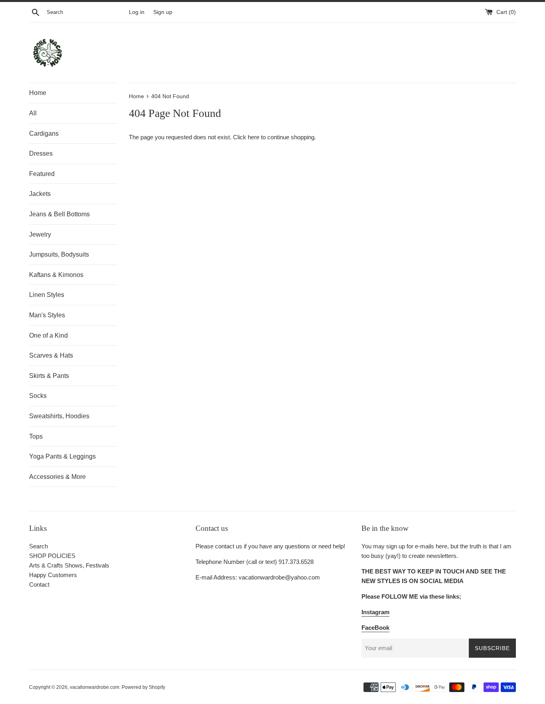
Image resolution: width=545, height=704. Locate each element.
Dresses (41, 153)
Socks (38, 395)
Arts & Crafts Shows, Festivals (69, 565)
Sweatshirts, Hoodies (59, 416)
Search (38, 546)
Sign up (162, 12)
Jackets (40, 193)
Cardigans (44, 133)
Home (37, 92)
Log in (136, 12)
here (253, 137)
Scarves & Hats (51, 355)
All (33, 113)
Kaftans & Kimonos (56, 274)
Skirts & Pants (49, 375)
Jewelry (40, 234)
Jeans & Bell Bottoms (59, 214)
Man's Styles (47, 315)
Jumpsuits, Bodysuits (59, 254)
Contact (39, 584)
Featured (42, 173)
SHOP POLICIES (52, 555)
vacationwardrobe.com (94, 687)
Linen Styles (46, 294)
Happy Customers (53, 575)
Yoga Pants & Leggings (62, 456)
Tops (36, 436)
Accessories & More (57, 476)
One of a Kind (48, 335)
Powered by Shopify (143, 687)
